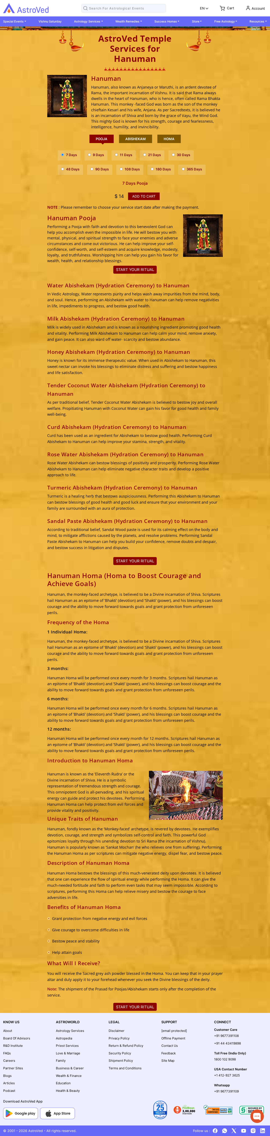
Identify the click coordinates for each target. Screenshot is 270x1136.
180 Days (163, 169)
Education (63, 1083)
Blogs (7, 1076)
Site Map (167, 1061)
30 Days (183, 155)
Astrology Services (70, 1031)
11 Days (126, 155)
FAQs (7, 1053)
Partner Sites (13, 1068)
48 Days (73, 169)
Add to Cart (143, 196)
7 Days (71, 155)
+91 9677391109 (226, 1091)
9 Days (98, 155)
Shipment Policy (121, 1061)
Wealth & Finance (69, 1076)
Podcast (9, 1091)
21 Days (154, 155)
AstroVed (35, 1131)
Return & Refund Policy (126, 1046)
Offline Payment (173, 1038)
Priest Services (67, 1046)
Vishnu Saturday (50, 21)
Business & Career (70, 1068)
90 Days (102, 169)
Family (61, 1061)
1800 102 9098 (225, 1059)
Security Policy (120, 1053)
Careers (9, 1061)
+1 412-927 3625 (227, 1075)
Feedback (168, 1053)
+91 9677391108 (226, 1036)
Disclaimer (116, 1031)
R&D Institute (13, 1046)
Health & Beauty (68, 1091)
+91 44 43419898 (227, 1043)
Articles (9, 1083)
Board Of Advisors (16, 1038)
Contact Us (169, 1046)
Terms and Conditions (125, 1068)
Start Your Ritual (135, 269)
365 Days (194, 169)
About (7, 1031)
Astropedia (64, 1038)
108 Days (132, 169)
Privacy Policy (119, 1038)
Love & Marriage (68, 1053)
